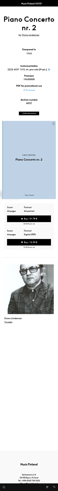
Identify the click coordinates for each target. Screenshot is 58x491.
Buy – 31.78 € (30, 218)
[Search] (4, 487)
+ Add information (29, 113)
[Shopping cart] (47, 487)
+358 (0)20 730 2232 (30, 480)
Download (30, 90)
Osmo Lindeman (30, 35)
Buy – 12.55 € (30, 242)
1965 (29, 53)
